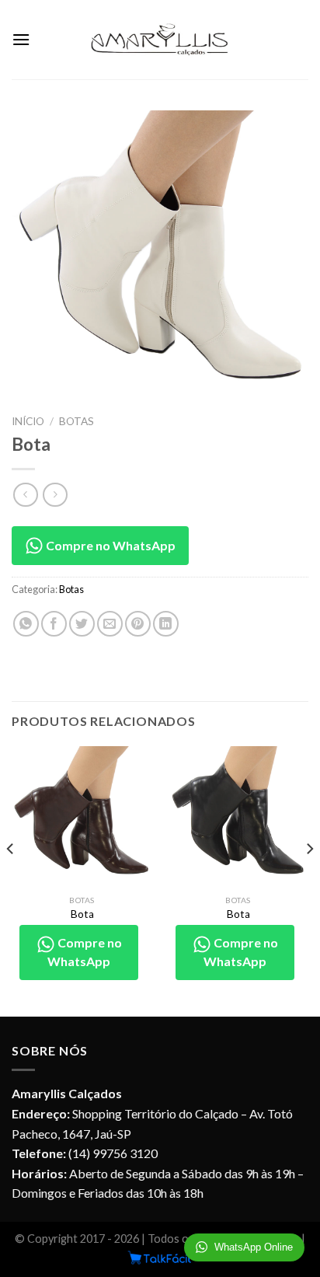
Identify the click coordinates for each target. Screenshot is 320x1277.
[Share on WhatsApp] (26, 624)
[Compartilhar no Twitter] (82, 624)
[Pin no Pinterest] (138, 624)
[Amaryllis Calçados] (160, 39)
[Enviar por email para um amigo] (110, 624)
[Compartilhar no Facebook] (54, 624)
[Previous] (11, 880)
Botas (76, 421)
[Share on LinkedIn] (166, 624)
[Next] (309, 880)
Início (28, 421)
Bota (82, 914)
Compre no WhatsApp (109, 545)
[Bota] (82, 816)
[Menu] (21, 39)
